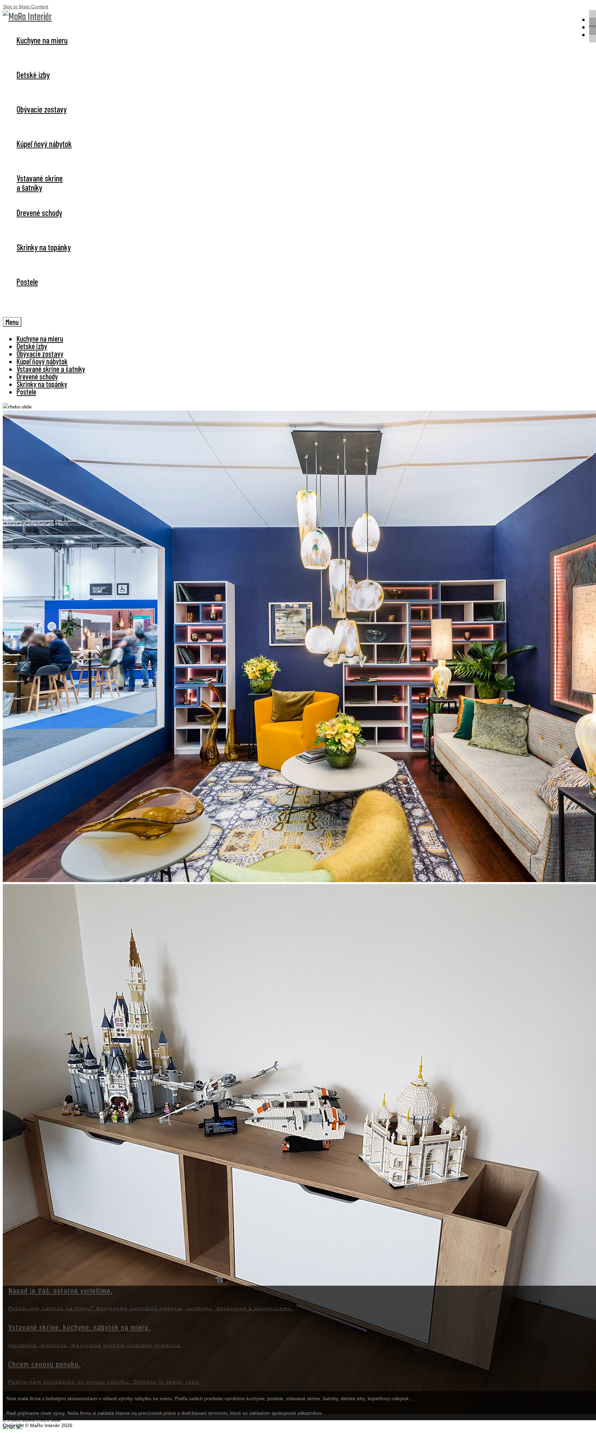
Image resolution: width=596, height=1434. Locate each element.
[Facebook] (592, 33)
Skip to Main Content (25, 6)
